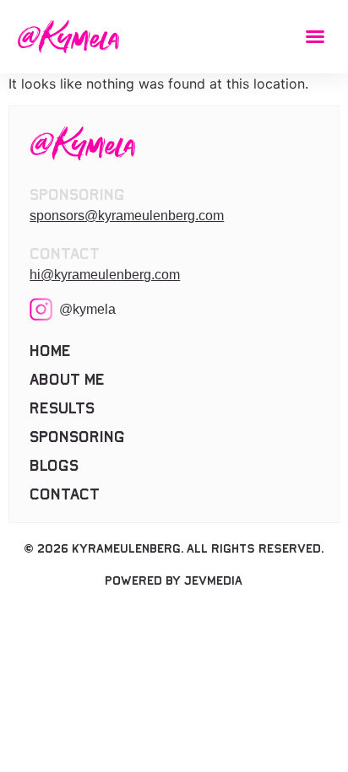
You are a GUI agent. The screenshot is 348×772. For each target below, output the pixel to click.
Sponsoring (77, 437)
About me (67, 379)
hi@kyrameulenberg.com (105, 274)
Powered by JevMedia (173, 581)
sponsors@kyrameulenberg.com (127, 215)
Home (50, 351)
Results (62, 408)
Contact (65, 494)
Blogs (54, 465)
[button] (315, 36)
